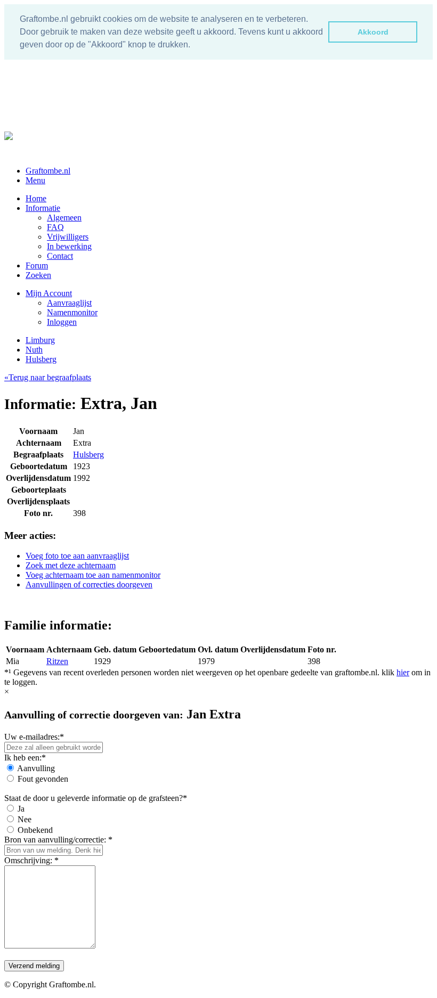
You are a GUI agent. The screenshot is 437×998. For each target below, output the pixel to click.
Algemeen (64, 217)
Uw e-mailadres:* (34, 736)
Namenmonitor (72, 312)
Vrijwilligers (67, 236)
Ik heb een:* (25, 757)
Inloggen (62, 321)
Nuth (34, 349)
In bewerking (69, 246)
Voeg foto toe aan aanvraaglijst (77, 555)
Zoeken (38, 275)
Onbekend (35, 830)
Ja (21, 808)
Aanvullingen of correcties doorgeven (89, 584)
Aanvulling (36, 768)
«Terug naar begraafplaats (47, 377)
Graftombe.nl (48, 170)
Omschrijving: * (31, 860)
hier (402, 672)
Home (36, 198)
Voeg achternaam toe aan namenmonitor (93, 574)
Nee (24, 819)
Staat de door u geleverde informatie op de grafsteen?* (95, 798)
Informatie (43, 207)
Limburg (40, 340)
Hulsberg (41, 359)
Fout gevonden (43, 778)
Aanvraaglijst (69, 302)
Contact (60, 255)
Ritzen (57, 661)
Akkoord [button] (373, 32)
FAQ (55, 227)
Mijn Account (49, 293)
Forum (37, 265)
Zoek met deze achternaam (71, 565)
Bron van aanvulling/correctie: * (58, 839)
